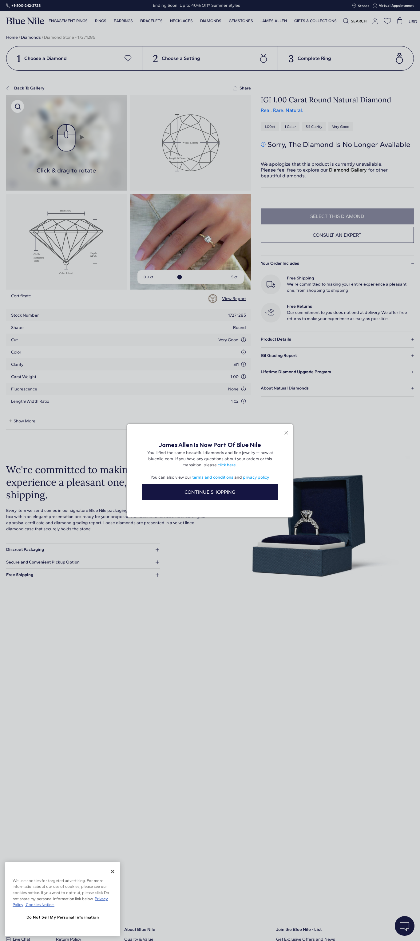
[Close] (112, 871)
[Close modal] (286, 433)
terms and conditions (212, 477)
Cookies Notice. (39, 904)
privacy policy (255, 477)
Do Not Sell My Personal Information (62, 917)
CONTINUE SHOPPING (210, 492)
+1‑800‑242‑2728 (26, 5)
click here (227, 465)
